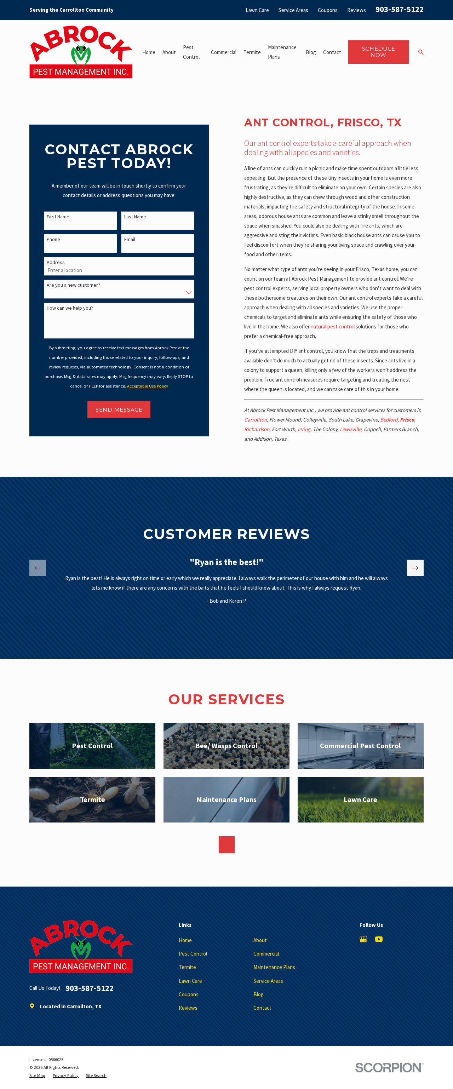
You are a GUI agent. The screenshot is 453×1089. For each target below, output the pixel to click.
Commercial (266, 953)
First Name (58, 217)
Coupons (328, 10)
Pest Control (193, 953)
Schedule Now (378, 51)
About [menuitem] (169, 52)
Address (56, 262)
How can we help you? (70, 308)
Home (185, 940)
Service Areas (293, 10)
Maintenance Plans (274, 967)
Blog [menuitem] (311, 52)
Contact (262, 1007)
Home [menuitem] (148, 52)
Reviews (356, 10)
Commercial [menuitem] (223, 52)
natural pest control (333, 326)
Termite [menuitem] (252, 52)
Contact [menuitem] (332, 52)
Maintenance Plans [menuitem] (282, 52)
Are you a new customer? (73, 285)
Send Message (119, 409)
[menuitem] (37, 1076)
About (260, 940)
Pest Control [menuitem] (191, 52)
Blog (258, 994)
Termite (187, 967)
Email (129, 239)
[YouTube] (379, 939)
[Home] (81, 52)
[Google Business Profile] (363, 939)
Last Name (135, 217)
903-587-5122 (399, 9)
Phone (53, 239)
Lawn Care (257, 10)
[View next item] (415, 568)
